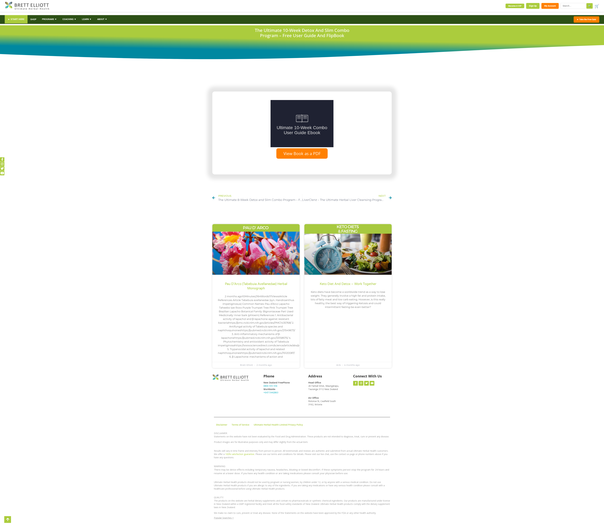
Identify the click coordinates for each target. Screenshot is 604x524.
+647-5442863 (270, 392)
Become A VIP (514, 6)
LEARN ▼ (87, 19)
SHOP (33, 19)
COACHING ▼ (69, 19)
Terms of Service (240, 424)
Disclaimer (221, 424)
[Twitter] (2, 168)
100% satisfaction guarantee (239, 454)
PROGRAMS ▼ (49, 19)
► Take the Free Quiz (586, 19)
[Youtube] (2, 173)
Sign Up (533, 6)
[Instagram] (2, 164)
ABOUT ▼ (102, 19)
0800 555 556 (270, 385)
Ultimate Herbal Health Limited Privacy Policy (278, 424)
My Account (550, 6)
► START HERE (16, 19)
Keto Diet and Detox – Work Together (348, 284)
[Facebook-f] (2, 159)
